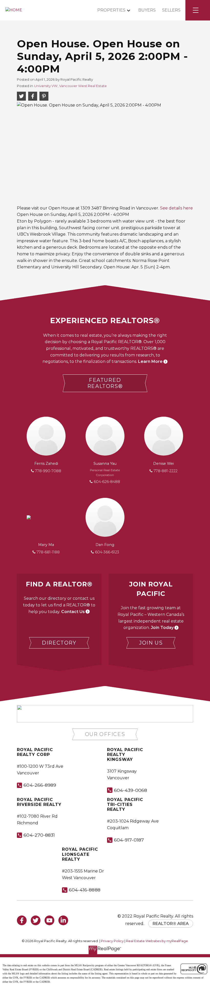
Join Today (162, 627)
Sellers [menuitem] (171, 10)
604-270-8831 (39, 835)
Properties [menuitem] (111, 10)
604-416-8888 (84, 889)
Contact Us (73, 611)
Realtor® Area (171, 923)
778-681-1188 (48, 552)
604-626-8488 (107, 481)
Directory (59, 643)
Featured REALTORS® (105, 383)
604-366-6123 (107, 552)
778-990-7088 (48, 471)
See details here (176, 208)
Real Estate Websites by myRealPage (157, 941)
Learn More (150, 361)
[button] (105, 383)
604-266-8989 (40, 785)
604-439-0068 (130, 790)
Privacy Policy (112, 941)
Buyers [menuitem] (147, 10)
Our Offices (105, 734)
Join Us (151, 643)
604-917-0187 (129, 840)
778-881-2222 (165, 471)
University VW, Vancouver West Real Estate (70, 86)
